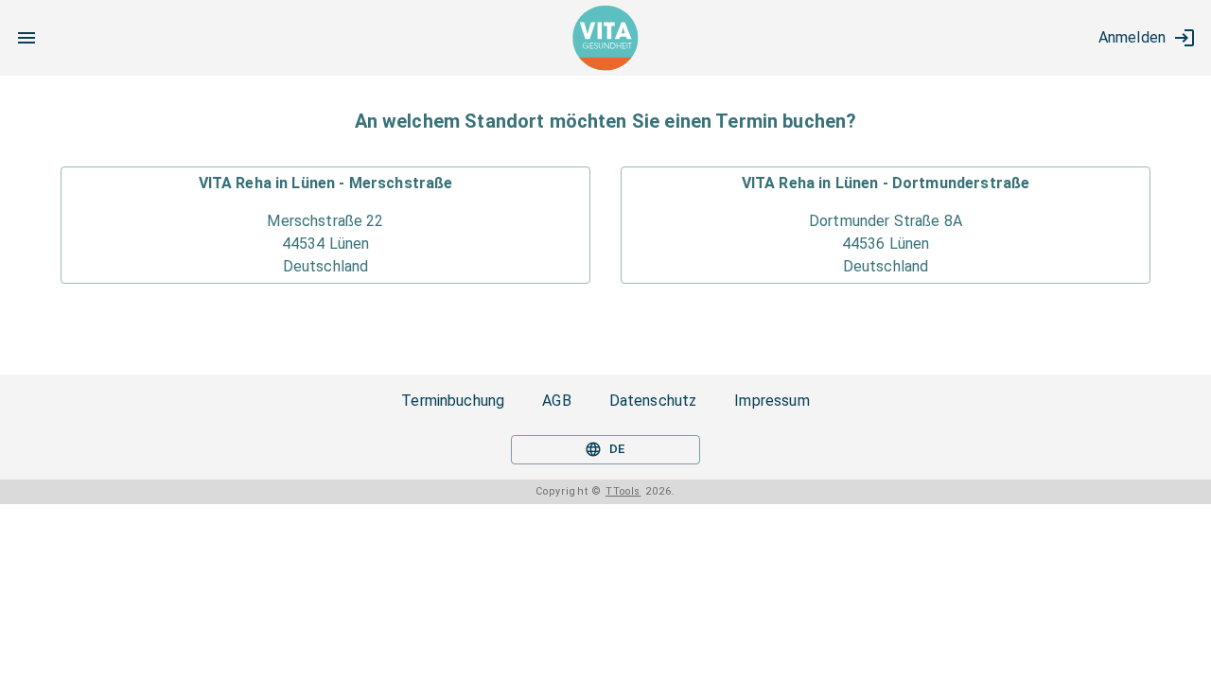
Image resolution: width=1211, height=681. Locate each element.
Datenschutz (653, 401)
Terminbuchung (452, 401)
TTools (623, 491)
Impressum (771, 401)
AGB (556, 401)
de (617, 449)
